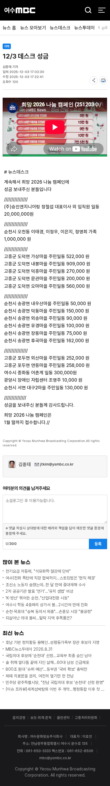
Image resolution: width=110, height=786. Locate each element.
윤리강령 (19, 717)
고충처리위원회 (86, 717)
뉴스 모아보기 (33, 28)
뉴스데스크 (60, 28)
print (103, 80)
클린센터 (63, 717)
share (93, 80)
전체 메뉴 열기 (102, 10)
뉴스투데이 (84, 28)
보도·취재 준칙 (41, 717)
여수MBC (19, 10)
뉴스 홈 (9, 28)
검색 (86, 10)
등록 (97, 543)
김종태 (24, 464)
